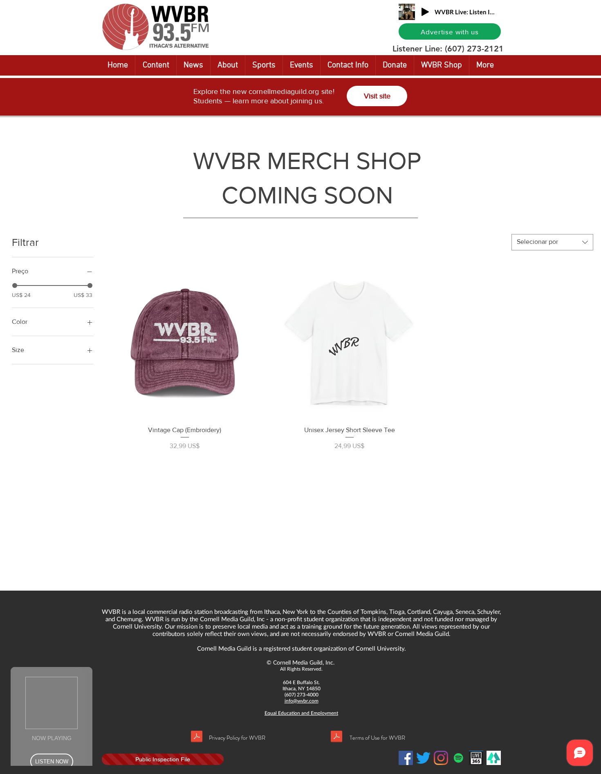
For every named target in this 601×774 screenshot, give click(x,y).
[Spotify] (458, 758)
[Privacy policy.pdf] (196, 737)
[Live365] (476, 758)
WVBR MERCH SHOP (307, 160)
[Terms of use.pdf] (336, 737)
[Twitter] (423, 758)
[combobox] (552, 242)
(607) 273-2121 (474, 49)
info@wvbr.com (301, 701)
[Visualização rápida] (184, 341)
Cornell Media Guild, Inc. (303, 662)
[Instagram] (441, 758)
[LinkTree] (494, 758)
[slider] (15, 285)
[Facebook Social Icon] (406, 758)
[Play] (425, 12)
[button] (570, 6)
